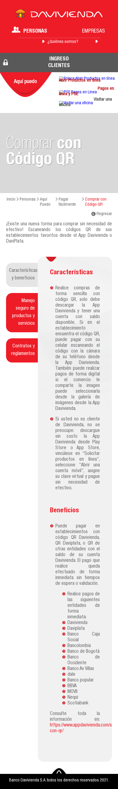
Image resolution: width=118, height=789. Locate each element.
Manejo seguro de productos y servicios (23, 312)
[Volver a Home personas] (59, 15)
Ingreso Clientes (59, 62)
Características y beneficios (23, 275)
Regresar (104, 214)
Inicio (11, 200)
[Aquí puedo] (25, 84)
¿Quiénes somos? (63, 42)
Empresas (93, 31)
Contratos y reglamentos (23, 350)
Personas (35, 31)
